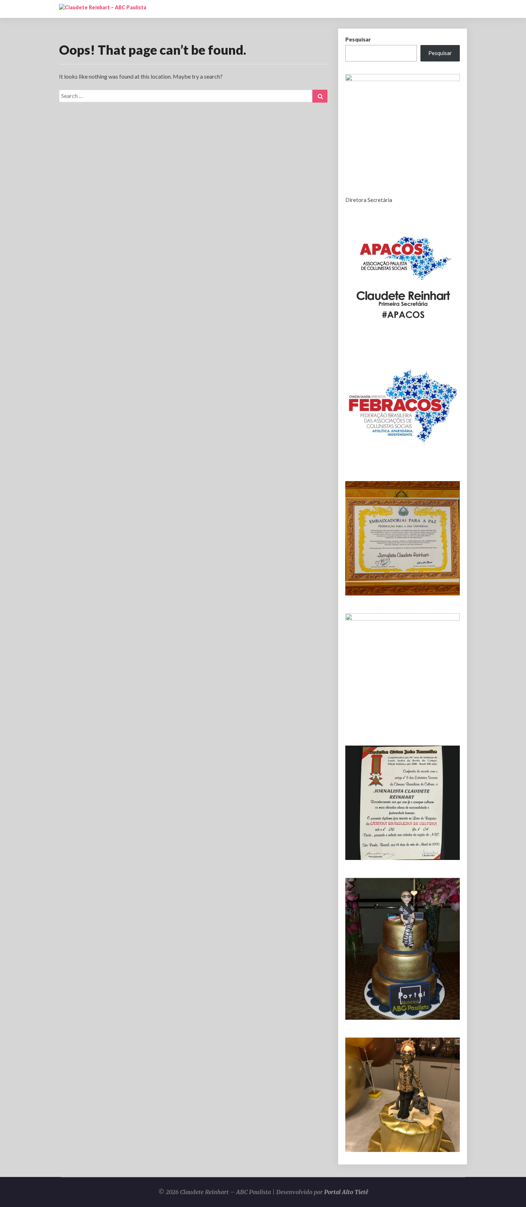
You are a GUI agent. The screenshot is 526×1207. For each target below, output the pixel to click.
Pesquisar (358, 39)
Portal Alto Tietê (346, 1192)
